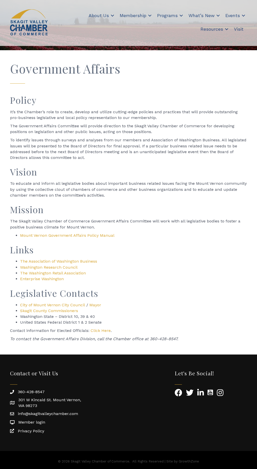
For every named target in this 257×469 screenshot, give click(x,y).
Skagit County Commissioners (49, 310)
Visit (238, 29)
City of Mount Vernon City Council (52, 305)
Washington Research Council (49, 267)
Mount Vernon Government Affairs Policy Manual (67, 235)
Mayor (95, 305)
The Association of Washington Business (58, 261)
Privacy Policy (31, 431)
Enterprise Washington (42, 278)
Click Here (101, 330)
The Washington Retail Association (53, 273)
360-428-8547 (31, 391)
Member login (31, 422)
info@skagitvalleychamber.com (48, 413)
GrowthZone (189, 461)
